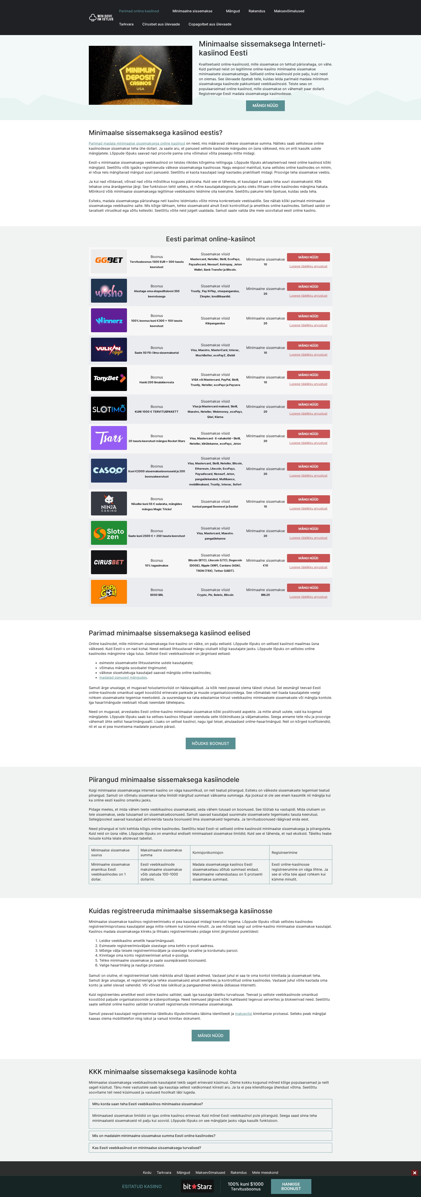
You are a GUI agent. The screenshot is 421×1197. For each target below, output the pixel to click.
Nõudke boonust (210, 743)
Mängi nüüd (265, 105)
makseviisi (243, 1013)
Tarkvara (126, 24)
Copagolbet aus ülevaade (210, 24)
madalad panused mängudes (123, 677)
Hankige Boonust (291, 1186)
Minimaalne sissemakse (192, 11)
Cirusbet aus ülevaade (161, 24)
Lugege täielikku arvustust (308, 266)
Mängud (233, 11)
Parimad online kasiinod (139, 11)
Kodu (147, 1172)
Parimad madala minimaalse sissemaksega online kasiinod (137, 143)
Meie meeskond (265, 1172)
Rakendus (257, 11)
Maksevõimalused (289, 11)
